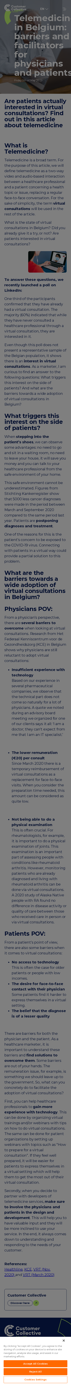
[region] (35, 1360)
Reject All (35, 1371)
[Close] (64, 1340)
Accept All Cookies (35, 1363)
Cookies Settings (35, 1379)
